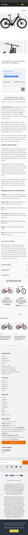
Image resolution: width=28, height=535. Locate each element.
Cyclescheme (4, 362)
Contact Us (4, 452)
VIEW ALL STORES (13, 442)
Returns (3, 364)
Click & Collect (4, 358)
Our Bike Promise (5, 407)
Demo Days (4, 410)
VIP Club (3, 390)
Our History (4, 397)
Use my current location (5, 85)
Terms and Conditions (6, 366)
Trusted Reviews (5, 403)
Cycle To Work (4, 384)
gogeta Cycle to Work (6, 414)
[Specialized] (23, 11)
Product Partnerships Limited (17, 485)
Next (26, 331)
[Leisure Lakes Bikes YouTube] (16, 466)
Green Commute (5, 388)
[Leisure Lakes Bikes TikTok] (20, 466)
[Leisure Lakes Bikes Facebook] (7, 466)
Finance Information (5, 360)
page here (16, 439)
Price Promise (4, 399)
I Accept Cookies (14, 531)
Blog (3, 409)
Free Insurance (4, 386)
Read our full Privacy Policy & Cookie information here (14, 527)
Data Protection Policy (6, 373)
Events (3, 412)
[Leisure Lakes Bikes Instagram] (11, 466)
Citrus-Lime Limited (18, 480)
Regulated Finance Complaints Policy (9, 369)
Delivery (3, 356)
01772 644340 (6, 450)
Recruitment (4, 401)
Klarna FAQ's (4, 405)
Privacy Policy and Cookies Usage (8, 368)
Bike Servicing (4, 382)
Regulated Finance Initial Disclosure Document (10, 371)
